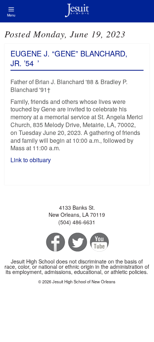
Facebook (54, 242)
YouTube (99, 242)
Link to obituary (31, 159)
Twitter (77, 242)
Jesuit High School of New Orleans (76, 11)
